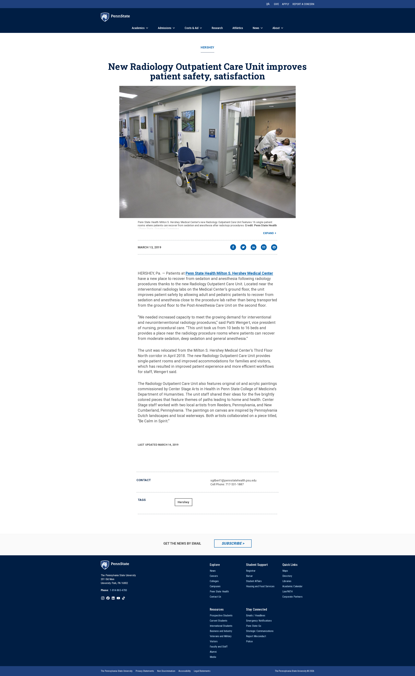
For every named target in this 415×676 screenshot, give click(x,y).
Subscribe (232, 543)
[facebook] (233, 247)
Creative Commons (167, 228)
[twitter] (243, 247)
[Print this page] (274, 247)
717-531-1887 (234, 484)
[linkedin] (253, 247)
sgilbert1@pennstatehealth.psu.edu (233, 480)
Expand (268, 233)
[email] (264, 247)
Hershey (207, 47)
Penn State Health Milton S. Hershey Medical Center (229, 273)
